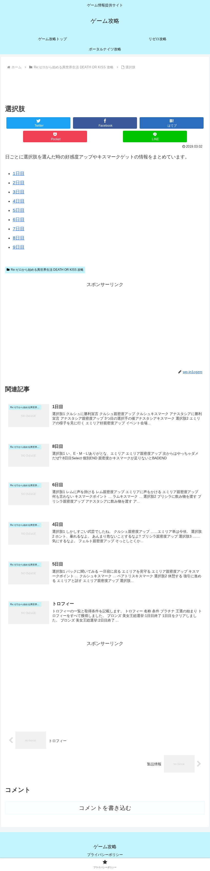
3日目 (19, 191)
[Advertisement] (105, 84)
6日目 (19, 219)
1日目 (19, 173)
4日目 (19, 201)
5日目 (19, 210)
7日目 (19, 228)
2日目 (19, 182)
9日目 (19, 247)
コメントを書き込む (105, 808)
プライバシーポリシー (105, 855)
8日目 (19, 238)
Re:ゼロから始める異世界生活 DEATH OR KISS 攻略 (47, 269)
